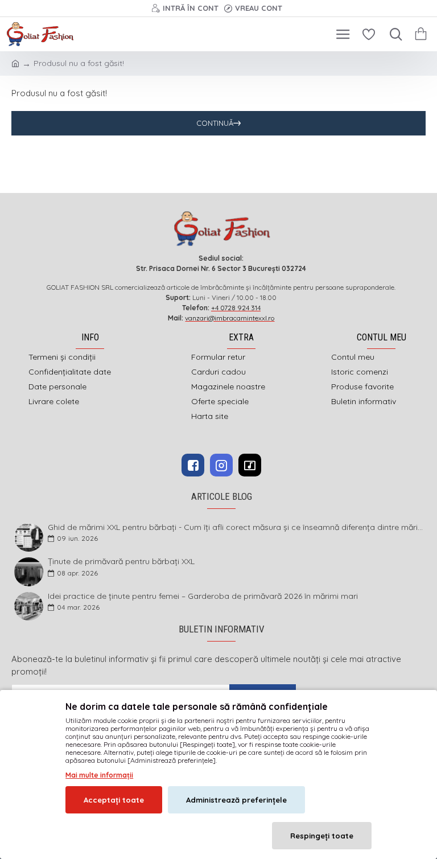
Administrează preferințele (236, 799)
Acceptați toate (114, 799)
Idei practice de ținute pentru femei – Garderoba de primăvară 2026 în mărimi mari (203, 596)
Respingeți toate (321, 835)
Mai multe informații (99, 775)
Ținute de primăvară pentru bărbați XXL (121, 561)
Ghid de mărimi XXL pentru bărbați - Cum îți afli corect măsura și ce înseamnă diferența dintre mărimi (236, 527)
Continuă (214, 123)
